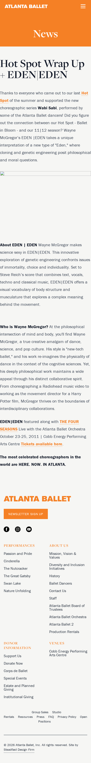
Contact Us (57, 590)
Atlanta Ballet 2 (61, 624)
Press (41, 717)
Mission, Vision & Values (62, 555)
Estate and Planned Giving (19, 687)
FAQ (51, 717)
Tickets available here (41, 443)
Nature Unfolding (17, 590)
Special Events (15, 678)
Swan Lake (12, 583)
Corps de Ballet (16, 670)
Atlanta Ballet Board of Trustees (67, 607)
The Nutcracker (16, 568)
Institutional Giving (18, 696)
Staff (53, 598)
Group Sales (40, 712)
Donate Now (13, 663)
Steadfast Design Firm (19, 749)
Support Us (12, 655)
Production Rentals (64, 631)
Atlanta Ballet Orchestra (67, 616)
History (54, 575)
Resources (25, 717)
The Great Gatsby (17, 575)
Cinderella (12, 561)
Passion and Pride (18, 553)
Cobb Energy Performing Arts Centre (68, 653)
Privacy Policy (67, 717)
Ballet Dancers (60, 583)
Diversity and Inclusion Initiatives (67, 566)
